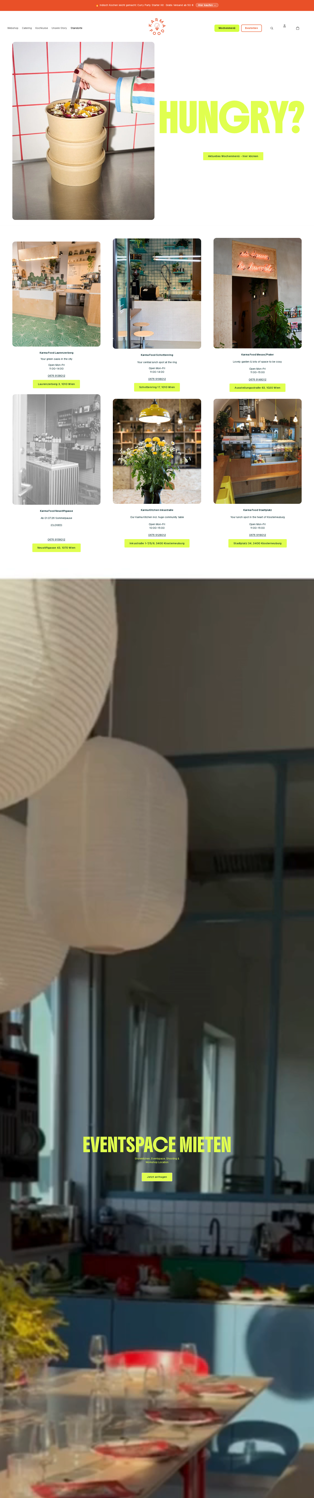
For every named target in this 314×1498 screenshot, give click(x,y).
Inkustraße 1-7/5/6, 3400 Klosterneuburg (157, 543)
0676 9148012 (257, 379)
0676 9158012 (56, 539)
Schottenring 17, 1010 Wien (157, 387)
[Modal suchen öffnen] (272, 28)
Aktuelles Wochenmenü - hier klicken (233, 156)
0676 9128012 (157, 535)
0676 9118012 (257, 535)
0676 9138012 (56, 375)
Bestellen (251, 28)
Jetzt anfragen (157, 1177)
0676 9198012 (157, 379)
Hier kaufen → (207, 5)
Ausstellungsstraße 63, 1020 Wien (257, 387)
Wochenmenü (227, 28)
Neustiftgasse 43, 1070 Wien (56, 547)
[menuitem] (12, 28)
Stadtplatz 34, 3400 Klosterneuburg (258, 543)
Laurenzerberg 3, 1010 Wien (56, 384)
